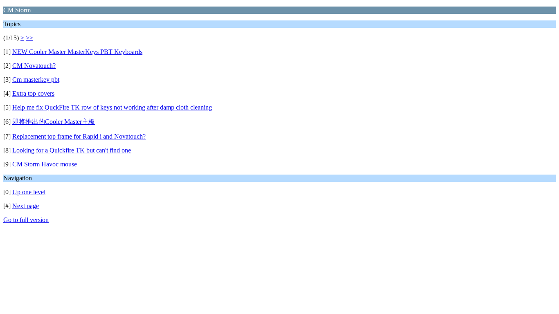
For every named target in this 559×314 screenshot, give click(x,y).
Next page (25, 205)
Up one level (28, 191)
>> (29, 37)
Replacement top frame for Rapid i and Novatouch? (79, 136)
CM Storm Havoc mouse (44, 164)
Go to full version (26, 219)
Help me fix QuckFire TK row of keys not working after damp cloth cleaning (112, 107)
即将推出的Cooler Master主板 (53, 121)
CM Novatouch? (34, 65)
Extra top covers (33, 93)
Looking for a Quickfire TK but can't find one (71, 150)
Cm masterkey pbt (35, 79)
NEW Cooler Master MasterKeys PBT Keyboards (77, 51)
